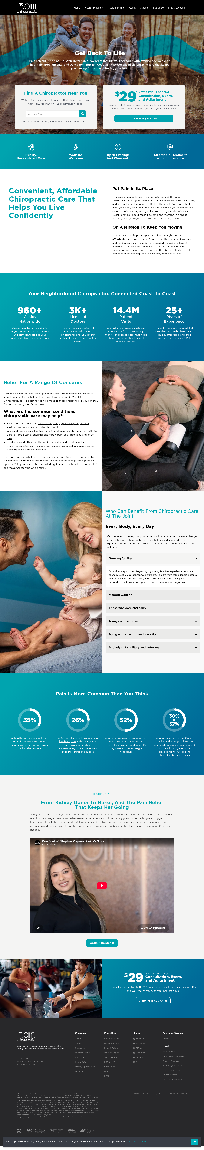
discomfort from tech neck (174, 755)
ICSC (87, 1131)
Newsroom (80, 1048)
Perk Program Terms (172, 1065)
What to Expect (111, 1053)
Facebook (140, 1053)
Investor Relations (83, 1053)
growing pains (15, 449)
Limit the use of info (172, 1079)
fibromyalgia (24, 434)
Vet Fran (72, 1131)
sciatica (84, 423)
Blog (106, 1071)
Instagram (140, 1043)
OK (194, 1142)
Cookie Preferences (171, 1070)
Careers (144, 7)
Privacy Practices (170, 1061)
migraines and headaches (49, 445)
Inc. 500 (19, 1131)
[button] (143, 118)
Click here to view (137, 1142)
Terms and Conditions (173, 1056)
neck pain (29, 427)
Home (77, 7)
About (132, 7)
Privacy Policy (169, 1052)
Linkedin (139, 1057)
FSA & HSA (109, 1062)
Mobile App (80, 1071)
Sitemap (184, 1093)
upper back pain (69, 423)
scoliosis (12, 427)
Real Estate (80, 1062)
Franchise (158, 7)
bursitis (11, 434)
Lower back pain (48, 423)
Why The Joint (111, 1057)
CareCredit (109, 1066)
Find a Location (176, 7)
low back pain (67, 741)
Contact (166, 1039)
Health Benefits (93, 7)
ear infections (38, 449)
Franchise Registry (56, 1131)
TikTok (138, 1048)
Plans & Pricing (116, 7)
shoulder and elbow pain (47, 434)
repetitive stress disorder (80, 445)
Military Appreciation (85, 1066)
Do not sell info (169, 1075)
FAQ (106, 1076)
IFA (35, 1131)
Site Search (174, 1093)
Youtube (139, 1039)
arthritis (92, 431)
